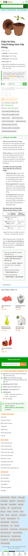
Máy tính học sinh (5, 536)
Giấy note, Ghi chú (16, 508)
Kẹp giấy (16, 525)
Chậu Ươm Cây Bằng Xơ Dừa (10, 114)
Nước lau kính (4, 529)
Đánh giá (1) (7, 285)
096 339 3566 (19, 407)
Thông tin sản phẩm (9, 137)
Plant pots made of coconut (9, 124)
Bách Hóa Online (12, 9)
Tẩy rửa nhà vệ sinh (6, 532)
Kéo (11, 525)
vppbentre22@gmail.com (14, 386)
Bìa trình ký (14, 515)
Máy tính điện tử (11, 518)
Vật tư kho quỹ (4, 525)
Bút (8, 508)
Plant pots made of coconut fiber (11, 128)
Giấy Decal (12, 501)
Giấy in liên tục (21, 501)
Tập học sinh (15, 522)
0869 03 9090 (9, 407)
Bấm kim (14, 497)
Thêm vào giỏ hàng (10, 99)
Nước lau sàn (13, 529)
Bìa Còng (15, 511)
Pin (18, 518)
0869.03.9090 (14, 384)
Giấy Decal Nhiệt (5, 543)
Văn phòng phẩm (5, 522)
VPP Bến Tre (8, 546)
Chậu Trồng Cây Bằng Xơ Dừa (10, 111)
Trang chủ (3, 9)
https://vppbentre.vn (14, 389)
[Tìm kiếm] (25, 6)
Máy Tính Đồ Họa (17, 532)
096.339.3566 (13, 76)
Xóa (24, 84)
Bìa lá (21, 511)
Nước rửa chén (23, 529)
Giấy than (3, 508)
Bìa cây (9, 511)
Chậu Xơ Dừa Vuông (8, 121)
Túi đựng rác (22, 515)
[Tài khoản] (23, 2)
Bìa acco (3, 511)
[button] (1, 2)
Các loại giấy (4, 501)
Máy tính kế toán (16, 536)
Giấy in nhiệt (4, 504)
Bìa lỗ (2, 515)
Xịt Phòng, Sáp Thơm (15, 539)
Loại (3, 84)
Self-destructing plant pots (9, 131)
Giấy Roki (20, 504)
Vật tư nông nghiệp (22, 9)
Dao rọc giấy (21, 497)
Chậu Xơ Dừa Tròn (17, 118)
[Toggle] (1, 137)
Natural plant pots (21, 121)
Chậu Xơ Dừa (6, 118)
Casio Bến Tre (4, 539)
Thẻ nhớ (3, 518)
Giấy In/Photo (12, 504)
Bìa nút (7, 515)
